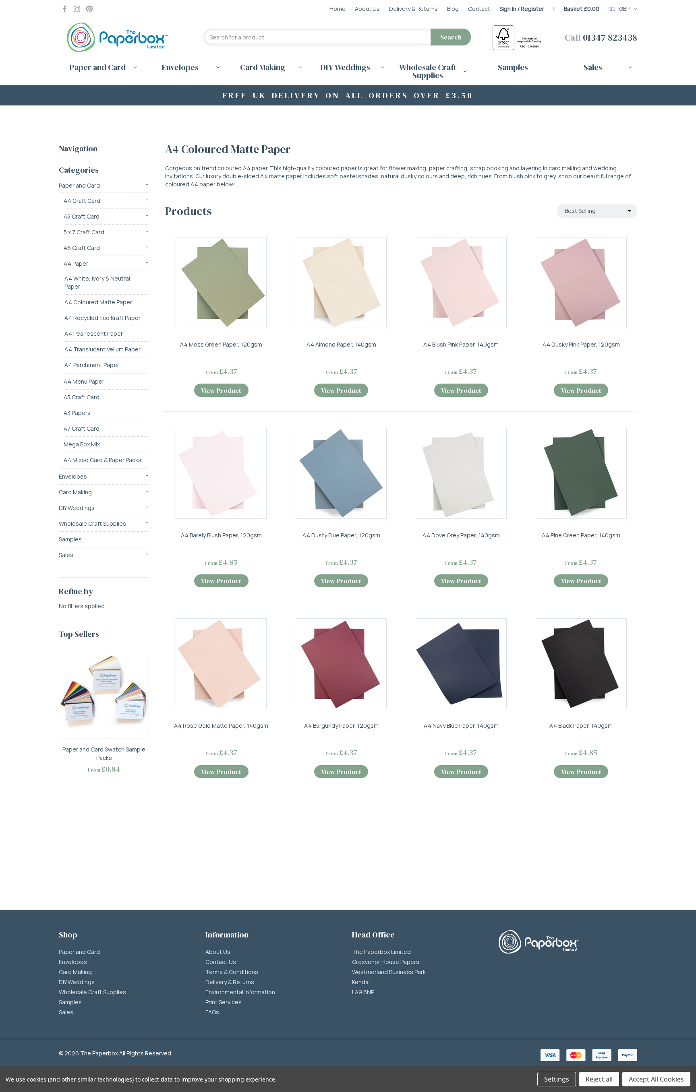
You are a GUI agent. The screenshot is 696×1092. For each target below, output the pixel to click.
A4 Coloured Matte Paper (98, 302)
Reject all (599, 1079)
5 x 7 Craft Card (84, 232)
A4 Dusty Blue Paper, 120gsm (341, 535)
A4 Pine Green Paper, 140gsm (581, 535)
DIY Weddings (77, 508)
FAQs (212, 1012)
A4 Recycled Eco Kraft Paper (102, 318)
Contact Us (220, 962)
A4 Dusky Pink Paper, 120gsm (581, 344)
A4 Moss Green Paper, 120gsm (221, 344)
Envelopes (73, 476)
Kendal (361, 982)
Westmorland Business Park (389, 972)
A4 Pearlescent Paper (93, 333)
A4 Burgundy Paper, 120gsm (341, 725)
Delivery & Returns (229, 982)
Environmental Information (240, 992)
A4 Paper (76, 263)
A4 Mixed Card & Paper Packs (102, 460)
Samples (513, 67)
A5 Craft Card (81, 216)
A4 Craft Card (82, 200)
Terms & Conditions (231, 972)
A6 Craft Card (82, 248)
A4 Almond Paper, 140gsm (341, 344)
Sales (66, 555)
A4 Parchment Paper (91, 365)
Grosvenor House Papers (385, 962)
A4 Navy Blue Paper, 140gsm (461, 725)
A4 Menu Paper (84, 381)
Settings (556, 1079)
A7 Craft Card (81, 428)
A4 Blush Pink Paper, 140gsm (461, 344)
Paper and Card (79, 185)
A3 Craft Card (81, 397)
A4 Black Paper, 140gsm (581, 725)
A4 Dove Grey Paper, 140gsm (461, 535)
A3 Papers (77, 413)
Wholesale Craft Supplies (92, 523)
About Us (217, 952)
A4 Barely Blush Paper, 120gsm (221, 535)
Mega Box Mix (82, 444)
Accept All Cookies (656, 1079)
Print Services (223, 1002)
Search (451, 37)
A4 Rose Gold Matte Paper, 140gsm (221, 725)
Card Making (75, 492)
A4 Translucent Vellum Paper (102, 349)
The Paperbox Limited (381, 952)
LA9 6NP (363, 992)
